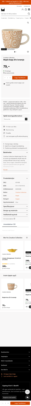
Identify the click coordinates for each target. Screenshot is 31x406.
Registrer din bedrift (9, 397)
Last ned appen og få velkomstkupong (17, 136)
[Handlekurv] (26, 9)
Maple (17, 195)
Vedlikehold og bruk (10, 214)
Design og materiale (10, 210)
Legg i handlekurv (20, 78)
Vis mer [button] (5, 170)
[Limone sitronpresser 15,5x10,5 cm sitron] (12, 247)
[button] (28, 52)
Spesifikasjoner (8, 206)
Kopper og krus (20, 18)
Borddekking (11, 18)
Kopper (27, 18)
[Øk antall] (10, 77)
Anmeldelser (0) (9, 224)
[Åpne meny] (29, 9)
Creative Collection (8, 58)
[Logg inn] (23, 9)
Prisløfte (8, 133)
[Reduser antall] (4, 77)
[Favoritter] (26, 267)
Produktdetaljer (8, 178)
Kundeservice (27, 6)
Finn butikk (19, 6)
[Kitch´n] (3, 9)
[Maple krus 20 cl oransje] (12, 285)
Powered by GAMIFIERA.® (8, 230)
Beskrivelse (7, 152)
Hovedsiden (4, 18)
